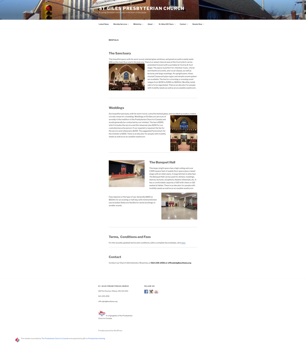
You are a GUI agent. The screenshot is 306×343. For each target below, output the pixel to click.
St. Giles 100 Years (166, 24)
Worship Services (120, 24)
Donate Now (197, 24)
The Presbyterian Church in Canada (55, 338)
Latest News (104, 24)
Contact (183, 24)
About (150, 24)
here (183, 243)
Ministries (137, 24)
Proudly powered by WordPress (110, 330)
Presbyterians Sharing (96, 338)
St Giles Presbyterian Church (141, 8)
